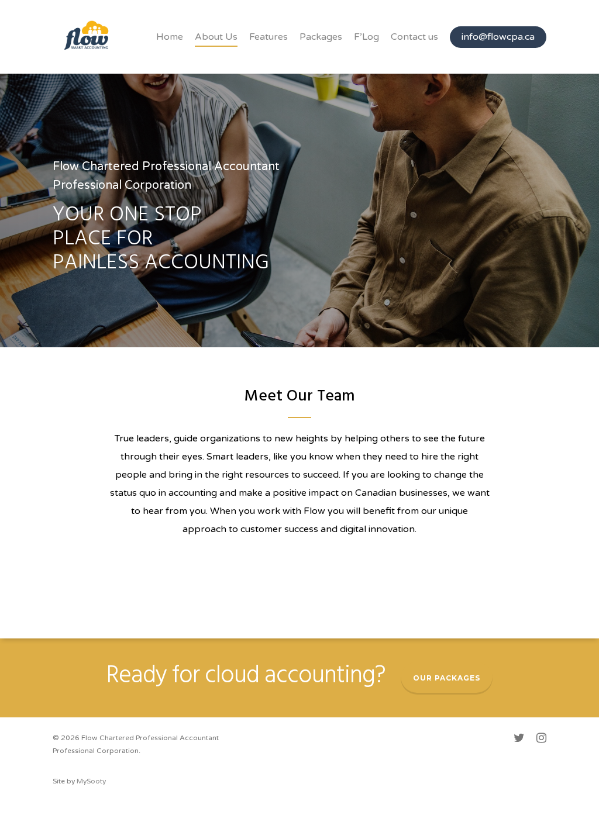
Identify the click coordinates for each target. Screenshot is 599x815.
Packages (321, 37)
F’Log (366, 37)
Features (268, 37)
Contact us (414, 37)
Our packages (446, 678)
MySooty (91, 781)
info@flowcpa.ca (498, 37)
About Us (216, 37)
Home (169, 37)
